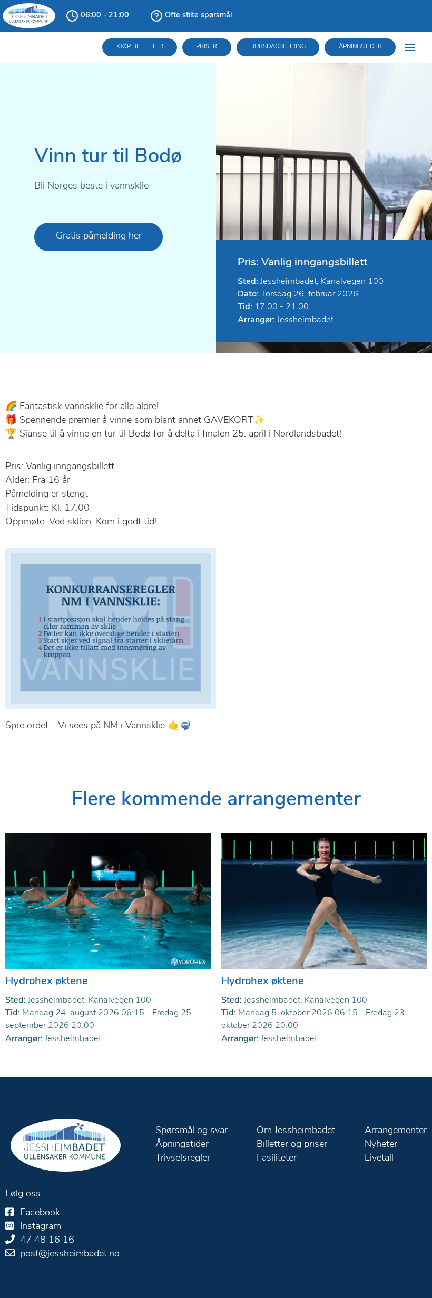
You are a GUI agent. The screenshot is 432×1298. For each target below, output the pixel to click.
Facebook (40, 1213)
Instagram (40, 1227)
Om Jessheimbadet (296, 1131)
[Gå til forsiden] (29, 16)
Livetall (379, 1158)
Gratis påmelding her (99, 236)
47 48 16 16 (47, 1240)
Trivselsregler (182, 1158)
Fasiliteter (277, 1158)
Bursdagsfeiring (278, 47)
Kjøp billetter (139, 47)
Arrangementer (396, 1131)
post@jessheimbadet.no (70, 1254)
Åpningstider (360, 47)
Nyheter (381, 1145)
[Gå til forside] (65, 1145)
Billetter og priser (292, 1145)
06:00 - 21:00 (105, 15)
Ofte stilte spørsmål (198, 15)
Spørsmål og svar (191, 1131)
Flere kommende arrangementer (216, 800)
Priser (206, 47)
